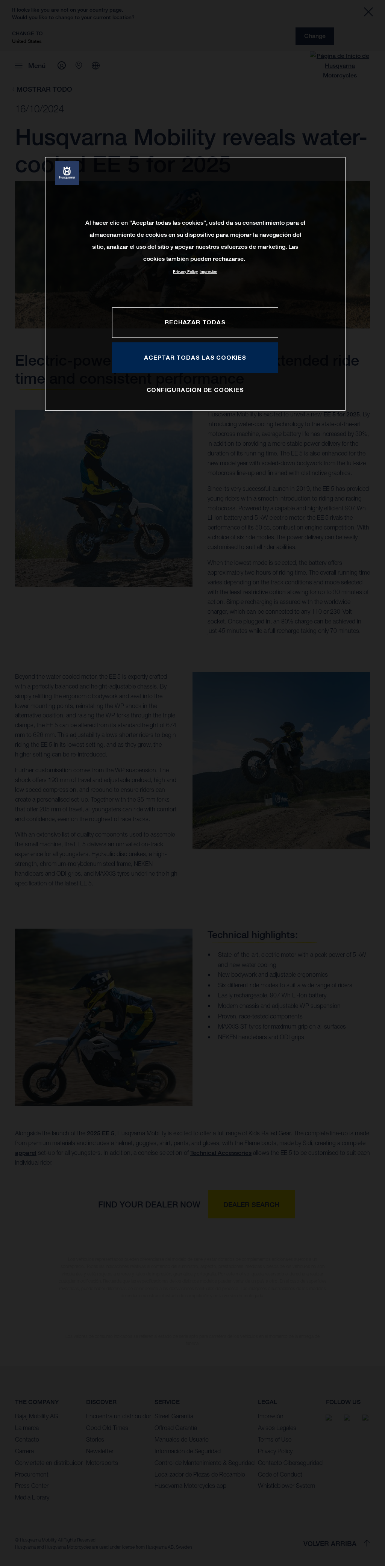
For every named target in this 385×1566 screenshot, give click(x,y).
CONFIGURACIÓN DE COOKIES (195, 389)
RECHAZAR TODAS (195, 322)
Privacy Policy (185, 271)
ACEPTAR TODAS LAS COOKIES (195, 357)
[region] (195, 284)
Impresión (208, 271)
